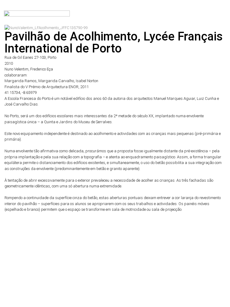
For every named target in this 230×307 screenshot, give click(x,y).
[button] (224, 11)
